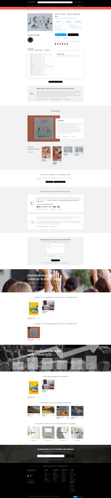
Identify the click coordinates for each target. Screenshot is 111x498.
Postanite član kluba (59, 181)
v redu (75, 496)
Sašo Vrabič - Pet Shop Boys (48, 305)
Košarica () (81, 5)
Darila (62, 474)
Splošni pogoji (72, 481)
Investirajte (63, 480)
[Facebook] (55, 44)
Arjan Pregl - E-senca (34, 308)
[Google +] (62, 44)
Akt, (64, 29)
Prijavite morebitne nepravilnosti (42, 226)
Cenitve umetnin (56, 475)
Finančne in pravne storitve (55, 478)
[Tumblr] (67, 44)
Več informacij (80, 496)
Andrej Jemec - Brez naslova (77, 411)
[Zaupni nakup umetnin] (63, 432)
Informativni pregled (55, 474)
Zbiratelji (68, 5)
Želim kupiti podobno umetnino (75, 26)
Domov (29, 10)
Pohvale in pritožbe (72, 477)
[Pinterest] (65, 44)
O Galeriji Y (72, 484)
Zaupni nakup (47, 474)
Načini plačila (46, 209)
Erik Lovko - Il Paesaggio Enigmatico (57, 153)
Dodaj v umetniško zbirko (67, 41)
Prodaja (45, 5)
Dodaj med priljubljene (59, 41)
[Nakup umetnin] (34, 432)
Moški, (66, 29)
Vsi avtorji (72, 136)
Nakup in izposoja (38, 5)
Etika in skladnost (73, 479)
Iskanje (32, 10)
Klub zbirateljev (47, 481)
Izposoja (45, 473)
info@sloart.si (51, 218)
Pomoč (71, 478)
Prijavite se (49, 181)
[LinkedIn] (60, 44)
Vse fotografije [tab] (46, 50)
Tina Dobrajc (72, 488)
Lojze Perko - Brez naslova (34, 409)
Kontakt (71, 473)
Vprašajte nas (55, 260)
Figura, (62, 29)
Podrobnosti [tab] (30, 50)
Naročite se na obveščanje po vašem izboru (55, 459)
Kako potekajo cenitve (53, 226)
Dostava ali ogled (53, 209)
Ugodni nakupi (64, 473)
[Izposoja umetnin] (48, 432)
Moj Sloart (74, 5)
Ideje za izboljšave (73, 474)
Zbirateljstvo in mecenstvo (47, 479)
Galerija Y (31, 482)
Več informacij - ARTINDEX (34, 366)
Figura (59, 26)
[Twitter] (58, 44)
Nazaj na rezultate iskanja (55, 81)
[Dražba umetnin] (77, 432)
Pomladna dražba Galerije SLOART (36, 287)
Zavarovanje (60, 209)
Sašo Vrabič (72, 485)
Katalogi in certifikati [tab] (38, 50)
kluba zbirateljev (60, 95)
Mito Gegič (72, 489)
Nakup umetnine (39, 209)
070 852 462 (70, 218)
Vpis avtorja (55, 480)
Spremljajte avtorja (65, 136)
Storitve (50, 5)
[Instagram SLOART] (30, 476)
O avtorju (59, 136)
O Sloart (54, 5)
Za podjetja (63, 481)
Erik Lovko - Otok (34, 332)
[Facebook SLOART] (28, 476)
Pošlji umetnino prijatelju (76, 41)
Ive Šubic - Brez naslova (48, 409)
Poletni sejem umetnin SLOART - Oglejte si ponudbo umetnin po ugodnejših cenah (55, 8)
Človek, (59, 29)
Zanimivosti (63, 477)
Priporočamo (63, 478)
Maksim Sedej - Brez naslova (63, 411)
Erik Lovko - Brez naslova (46, 152)
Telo (58, 30)
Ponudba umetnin (30, 5)
